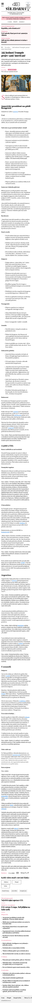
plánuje (27, 717)
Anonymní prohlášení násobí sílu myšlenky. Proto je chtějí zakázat (13, 918)
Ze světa (7, 47)
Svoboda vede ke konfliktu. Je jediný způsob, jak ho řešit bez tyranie (14, 990)
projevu (15, 112)
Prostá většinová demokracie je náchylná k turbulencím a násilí (16, 981)
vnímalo (15, 412)
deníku (3, 694)
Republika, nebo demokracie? (10, 28)
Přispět (17, 882)
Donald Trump (5, 891)
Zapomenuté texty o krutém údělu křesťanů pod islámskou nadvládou (17, 932)
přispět (15, 22)
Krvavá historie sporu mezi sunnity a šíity (16, 967)
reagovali (11, 428)
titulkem (22, 523)
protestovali (16, 755)
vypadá (8, 676)
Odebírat (6, 882)
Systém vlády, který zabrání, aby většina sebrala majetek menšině (16, 986)
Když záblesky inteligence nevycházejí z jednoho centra (15, 944)
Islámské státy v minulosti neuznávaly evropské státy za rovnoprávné (15, 963)
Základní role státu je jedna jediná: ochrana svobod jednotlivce (17, 974)
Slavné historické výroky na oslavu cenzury (16, 954)
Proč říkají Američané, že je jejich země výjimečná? (15, 927)
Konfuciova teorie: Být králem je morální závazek (16, 936)
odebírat (21, 22)
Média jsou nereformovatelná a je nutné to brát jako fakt (16, 923)
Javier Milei (14, 891)
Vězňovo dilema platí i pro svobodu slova (16, 951)
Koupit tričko (17, 998)
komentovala (5, 532)
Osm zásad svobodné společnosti (13, 978)
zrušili (23, 563)
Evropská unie (23, 891)
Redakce (4, 873)
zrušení (20, 644)
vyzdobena (22, 701)
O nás (2, 998)
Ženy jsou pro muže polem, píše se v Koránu (16, 960)
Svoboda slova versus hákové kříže (14, 948)
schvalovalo (17, 415)
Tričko (5, 886)
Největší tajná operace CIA (12, 900)
